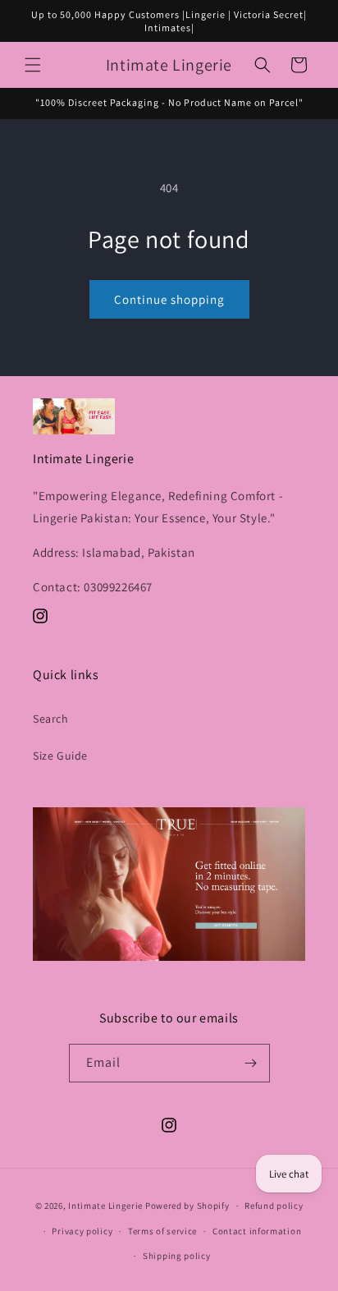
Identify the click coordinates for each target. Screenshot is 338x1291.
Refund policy (273, 1205)
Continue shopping (169, 299)
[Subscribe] (251, 1063)
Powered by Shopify (187, 1205)
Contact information (256, 1231)
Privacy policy (82, 1231)
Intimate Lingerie (105, 1205)
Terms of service (162, 1231)
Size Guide (60, 755)
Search (51, 718)
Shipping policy (177, 1255)
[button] (33, 65)
